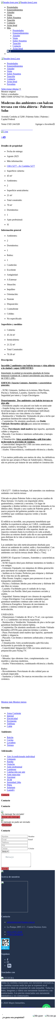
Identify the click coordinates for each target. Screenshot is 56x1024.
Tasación (11, 20)
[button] (13, 702)
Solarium (11, 787)
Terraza (10, 745)
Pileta (9, 785)
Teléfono (11, 723)
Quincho (11, 764)
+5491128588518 (15, 934)
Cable (9, 726)
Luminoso (11, 769)
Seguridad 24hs (14, 782)
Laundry (11, 790)
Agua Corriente (14, 713)
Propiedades (12, 7)
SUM (9, 779)
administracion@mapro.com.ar (21, 922)
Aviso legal (12, 25)
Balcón (10, 737)
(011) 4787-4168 (14, 932)
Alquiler (10, 12)
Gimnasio (11, 759)
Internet (10, 716)
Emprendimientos (15, 10)
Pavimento (12, 721)
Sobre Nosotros (14, 17)
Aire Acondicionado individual (21, 756)
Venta (9, 15)
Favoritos (11, 84)
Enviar (5, 869)
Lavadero (11, 742)
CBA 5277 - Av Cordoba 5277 (21, 166)
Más (9, 28)
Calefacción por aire (16, 772)
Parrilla (10, 761)
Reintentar (6, 825)
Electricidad (12, 718)
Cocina (10, 740)
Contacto (11, 23)
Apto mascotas (13, 774)
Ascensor (11, 777)
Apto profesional (14, 767)
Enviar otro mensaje (10, 817)
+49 (3, 137)
